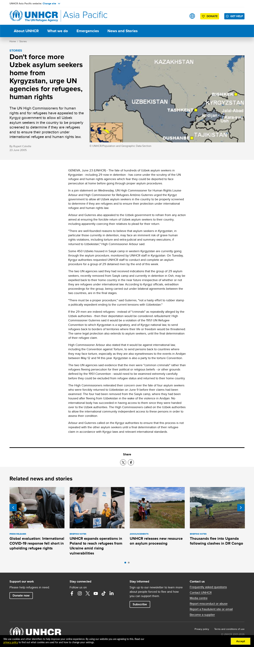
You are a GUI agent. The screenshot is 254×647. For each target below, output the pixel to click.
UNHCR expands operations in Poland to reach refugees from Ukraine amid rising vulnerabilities (96, 546)
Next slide (240, 507)
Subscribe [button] (140, 604)
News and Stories (122, 31)
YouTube (95, 593)
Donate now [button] (21, 595)
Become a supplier (202, 615)
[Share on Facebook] (131, 462)
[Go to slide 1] (126, 563)
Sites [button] (192, 16)
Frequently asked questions (208, 587)
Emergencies (88, 31)
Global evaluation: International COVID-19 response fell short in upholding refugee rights (37, 543)
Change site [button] (49, 3)
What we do (57, 31)
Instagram (80, 593)
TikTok (103, 593)
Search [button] (181, 16)
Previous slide (13, 507)
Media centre (199, 598)
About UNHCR (26, 31)
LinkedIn (111, 593)
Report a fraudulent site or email (211, 609)
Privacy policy (202, 629)
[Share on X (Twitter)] (123, 462)
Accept (240, 641)
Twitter (88, 593)
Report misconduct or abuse (209, 603)
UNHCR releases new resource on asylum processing (156, 541)
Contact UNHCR (201, 592)
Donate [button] (212, 16)
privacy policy (10, 642)
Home (13, 41)
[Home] (34, 16)
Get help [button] (236, 16)
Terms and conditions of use (229, 629)
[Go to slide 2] (129, 563)
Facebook (72, 593)
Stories (23, 41)
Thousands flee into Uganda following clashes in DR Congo (216, 541)
